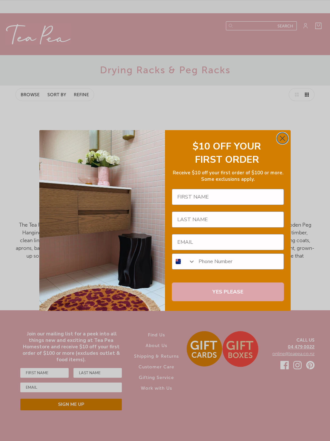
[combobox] (183, 261)
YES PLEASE (227, 291)
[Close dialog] (282, 138)
